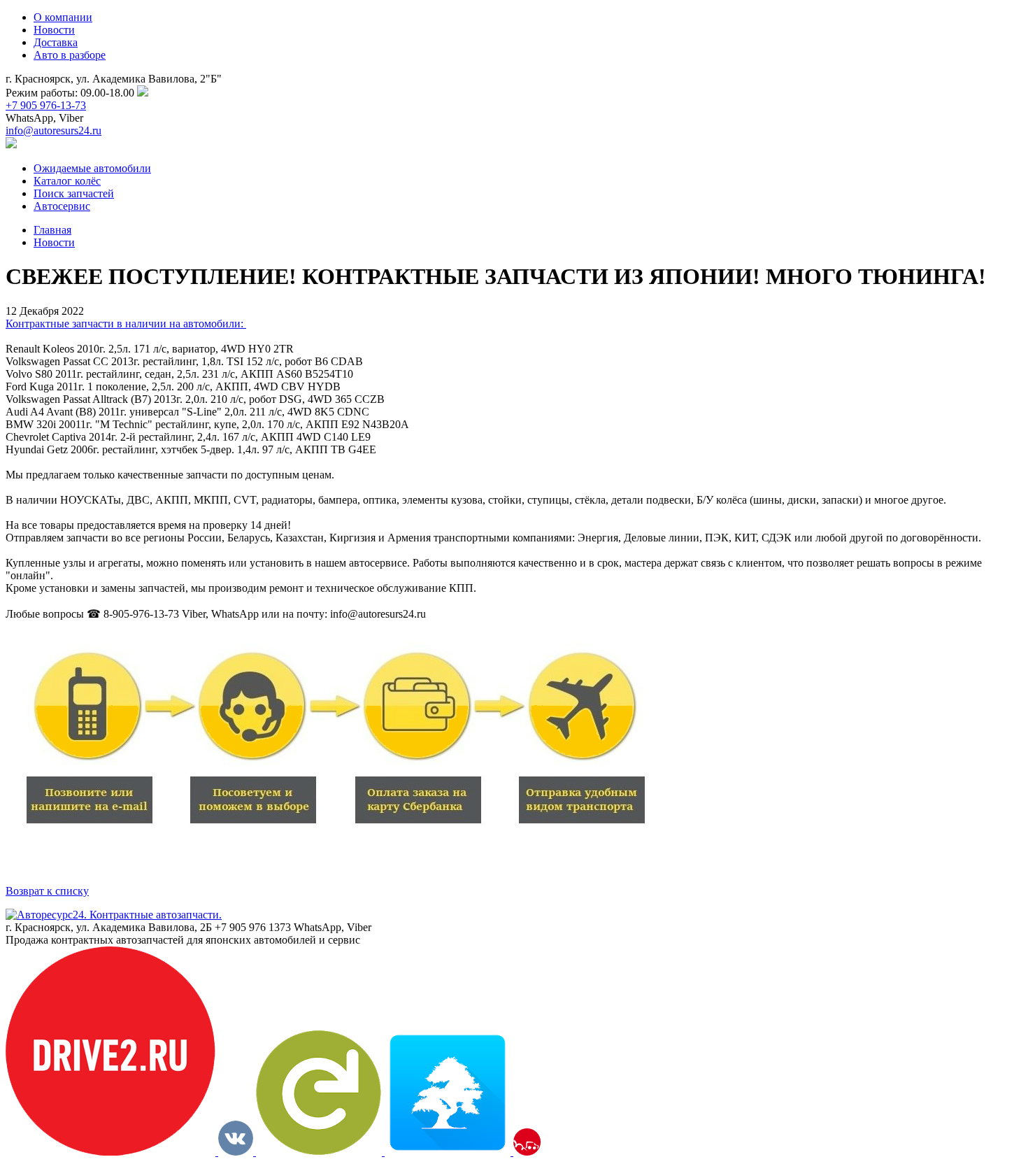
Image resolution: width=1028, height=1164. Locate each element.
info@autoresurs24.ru (53, 130)
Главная (52, 230)
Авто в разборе (70, 55)
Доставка (56, 42)
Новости (54, 30)
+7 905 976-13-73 (46, 105)
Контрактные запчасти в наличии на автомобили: (126, 323)
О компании (63, 17)
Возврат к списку (47, 891)
